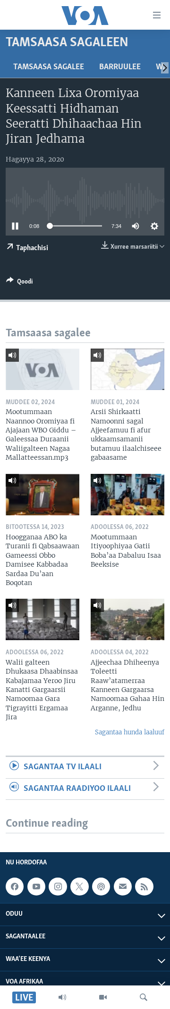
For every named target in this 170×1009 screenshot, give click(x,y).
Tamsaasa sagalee (48, 67)
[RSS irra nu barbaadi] (144, 886)
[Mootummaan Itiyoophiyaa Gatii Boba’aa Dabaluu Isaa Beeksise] (127, 494)
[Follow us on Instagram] (58, 886)
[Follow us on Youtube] (36, 886)
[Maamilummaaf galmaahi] (123, 886)
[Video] (103, 997)
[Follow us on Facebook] (15, 886)
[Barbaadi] (143, 997)
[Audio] (62, 997)
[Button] (19, 283)
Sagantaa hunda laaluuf (129, 732)
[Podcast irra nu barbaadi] (101, 886)
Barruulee (120, 67)
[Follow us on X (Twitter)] (79, 886)
